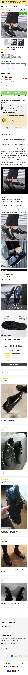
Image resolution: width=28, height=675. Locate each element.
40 (3, 64)
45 (3, 68)
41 (8, 64)
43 (18, 64)
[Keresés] (6, 6)
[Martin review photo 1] (14, 507)
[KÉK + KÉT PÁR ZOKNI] (19, 56)
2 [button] (12, 610)
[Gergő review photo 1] (14, 555)
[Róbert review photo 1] (14, 592)
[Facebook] (2, 648)
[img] (4, 378)
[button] (1, 42)
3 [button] (14, 610)
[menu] (2, 6)
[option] (14, 25)
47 (13, 68)
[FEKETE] (3, 56)
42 (13, 64)
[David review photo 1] (14, 401)
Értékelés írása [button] (14, 364)
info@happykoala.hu (9, 643)
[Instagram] (6, 648)
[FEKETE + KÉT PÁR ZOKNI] (13, 56)
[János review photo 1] (14, 451)
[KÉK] (8, 56)
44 (23, 64)
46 (8, 68)
